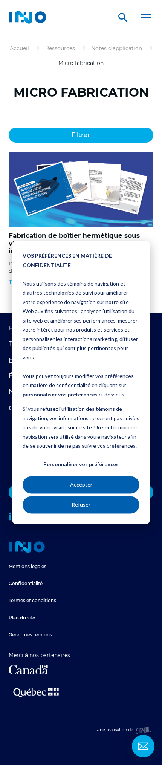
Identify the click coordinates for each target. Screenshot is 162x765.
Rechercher (122, 17)
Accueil (27, 547)
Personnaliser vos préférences (81, 464)
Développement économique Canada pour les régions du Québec (28, 669)
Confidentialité (26, 583)
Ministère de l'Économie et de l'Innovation (36, 692)
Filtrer (81, 134)
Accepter (81, 484)
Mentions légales (27, 566)
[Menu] (146, 17)
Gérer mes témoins (30, 635)
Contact (143, 746)
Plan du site (22, 618)
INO (27, 17)
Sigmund (143, 730)
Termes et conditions (32, 600)
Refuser (81, 504)
